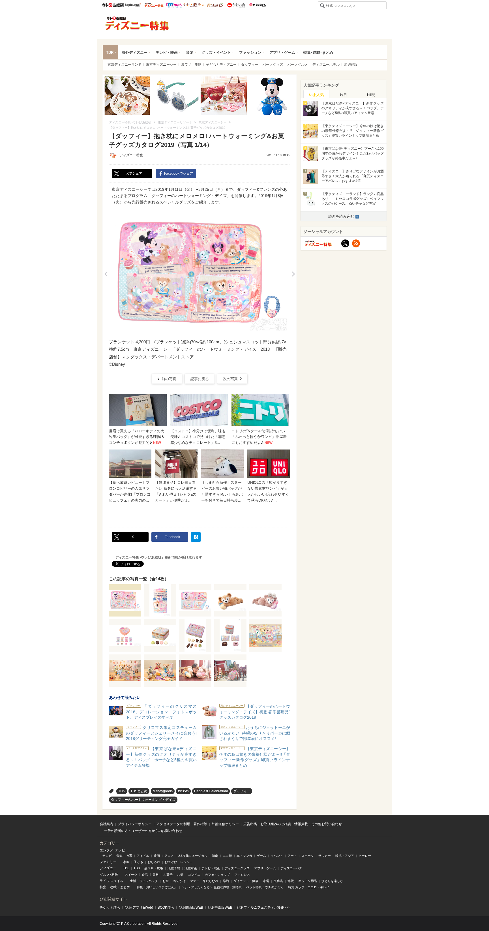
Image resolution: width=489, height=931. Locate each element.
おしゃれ (154, 862)
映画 (157, 855)
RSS (356, 243)
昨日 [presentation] (343, 95)
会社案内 (106, 824)
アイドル (143, 855)
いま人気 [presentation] (316, 95)
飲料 (156, 874)
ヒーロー (365, 855)
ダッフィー (249, 65)
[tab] (316, 94)
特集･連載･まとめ (318, 52)
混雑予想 (174, 868)
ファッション (250, 52)
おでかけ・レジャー (179, 862)
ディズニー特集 (131, 155)
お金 (165, 881)
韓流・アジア (344, 855)
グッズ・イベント (216, 52)
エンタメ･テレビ (112, 850)
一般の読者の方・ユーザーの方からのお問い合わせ (143, 831)
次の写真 (230, 379)
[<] (105, 274)
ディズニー (108, 868)
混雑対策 (191, 868)
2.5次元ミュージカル (192, 855)
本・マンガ (244, 855)
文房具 (278, 881)
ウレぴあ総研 (113, 5)
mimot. (174, 5)
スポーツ (307, 855)
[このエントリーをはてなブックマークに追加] (196, 537)
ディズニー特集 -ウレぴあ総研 (137, 23)
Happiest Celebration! (211, 791)
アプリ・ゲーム (282, 52)
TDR (109, 52)
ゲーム (261, 855)
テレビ (107, 855)
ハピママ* (133, 5)
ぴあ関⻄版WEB (191, 907)
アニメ (169, 855)
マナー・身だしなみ (204, 881)
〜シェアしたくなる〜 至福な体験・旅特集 (212, 887)
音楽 (189, 52)
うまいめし (193, 5)
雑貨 (291, 881)
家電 (266, 881)
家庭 (126, 862)
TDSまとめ (138, 791)
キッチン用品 (307, 881)
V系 (129, 855)
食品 (145, 874)
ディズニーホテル (326, 65)
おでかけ (179, 881)
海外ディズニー (134, 52)
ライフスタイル (111, 881)
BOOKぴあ (166, 907)
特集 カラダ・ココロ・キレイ (308, 887)
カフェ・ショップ (217, 874)
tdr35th (183, 791)
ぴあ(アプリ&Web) (139, 907)
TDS (121, 791)
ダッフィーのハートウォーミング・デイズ (143, 800)
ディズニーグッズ (237, 868)
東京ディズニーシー (161, 65)
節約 (226, 881)
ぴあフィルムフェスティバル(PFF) (263, 907)
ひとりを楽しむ (332, 881)
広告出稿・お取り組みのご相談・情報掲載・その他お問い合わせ (292, 824)
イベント (277, 855)
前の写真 (169, 379)
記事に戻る (199, 379)
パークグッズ (273, 65)
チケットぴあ (110, 907)
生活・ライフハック (144, 881)
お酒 (180, 874)
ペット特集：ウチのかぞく (265, 887)
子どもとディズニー (221, 65)
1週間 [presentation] (370, 95)
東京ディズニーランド (124, 65)
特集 (103, 887)
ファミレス (242, 874)
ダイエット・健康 (245, 881)
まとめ (125, 887)
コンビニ (194, 874)
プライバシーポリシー (135, 824)
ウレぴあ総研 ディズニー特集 (154, 5)
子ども (138, 862)
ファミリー (108, 862)
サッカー (324, 855)
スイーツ (131, 874)
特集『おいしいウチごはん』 (157, 887)
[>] (293, 274)
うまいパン (215, 5)
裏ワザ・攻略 (191, 65)
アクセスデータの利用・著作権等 (181, 824)
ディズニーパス (291, 868)
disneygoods (163, 791)
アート (292, 855)
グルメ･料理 (109, 875)
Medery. (257, 5)
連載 (113, 887)
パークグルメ (298, 65)
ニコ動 (227, 855)
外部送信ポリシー (225, 824)
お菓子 (168, 874)
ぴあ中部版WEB (220, 907)
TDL (126, 868)
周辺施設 (351, 65)
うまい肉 (236, 5)
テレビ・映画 (167, 52)
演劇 (215, 855)
